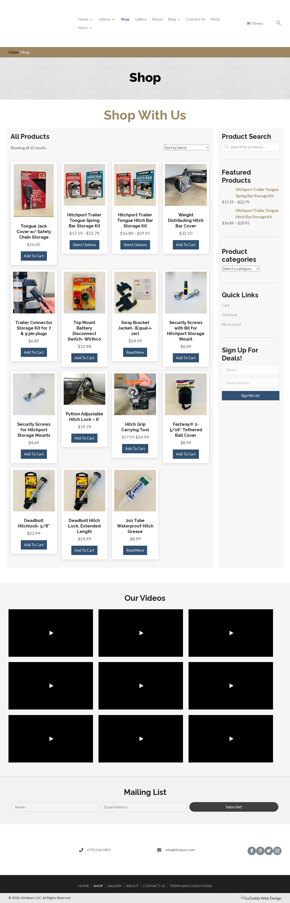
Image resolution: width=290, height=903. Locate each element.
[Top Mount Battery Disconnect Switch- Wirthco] (85, 292)
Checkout (229, 315)
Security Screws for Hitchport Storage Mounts (34, 430)
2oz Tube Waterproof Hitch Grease (135, 526)
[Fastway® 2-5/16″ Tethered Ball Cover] (186, 393)
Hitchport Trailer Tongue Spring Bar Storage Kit (84, 220)
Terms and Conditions (190, 886)
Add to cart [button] (34, 256)
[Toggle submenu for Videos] (113, 19)
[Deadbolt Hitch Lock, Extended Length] (85, 490)
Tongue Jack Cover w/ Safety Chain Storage (34, 232)
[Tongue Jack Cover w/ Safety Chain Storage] (34, 190)
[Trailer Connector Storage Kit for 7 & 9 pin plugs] (34, 292)
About (132, 886)
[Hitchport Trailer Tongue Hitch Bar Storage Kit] (135, 184)
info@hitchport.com (180, 850)
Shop (98, 886)
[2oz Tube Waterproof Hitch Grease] (135, 490)
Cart (225, 305)
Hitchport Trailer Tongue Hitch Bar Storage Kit (135, 220)
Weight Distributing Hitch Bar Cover (186, 220)
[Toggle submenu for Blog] (179, 19)
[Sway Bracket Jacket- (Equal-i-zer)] (135, 292)
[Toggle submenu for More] (90, 28)
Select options (84, 244)
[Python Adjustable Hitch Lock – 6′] (85, 388)
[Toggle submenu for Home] (91, 19)
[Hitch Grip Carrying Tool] (135, 393)
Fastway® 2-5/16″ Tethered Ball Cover (186, 430)
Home (13, 52)
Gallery (114, 886)
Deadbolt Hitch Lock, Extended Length (84, 526)
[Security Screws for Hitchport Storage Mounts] (34, 393)
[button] (251, 395)
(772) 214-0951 (99, 850)
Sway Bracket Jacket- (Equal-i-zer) (135, 328)
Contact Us (154, 886)
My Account (231, 324)
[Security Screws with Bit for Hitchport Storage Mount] (186, 292)
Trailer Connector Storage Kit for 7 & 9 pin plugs (33, 328)
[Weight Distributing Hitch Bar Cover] (186, 184)
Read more (135, 352)
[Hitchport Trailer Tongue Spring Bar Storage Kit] (85, 184)
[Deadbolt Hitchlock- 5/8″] (34, 490)
